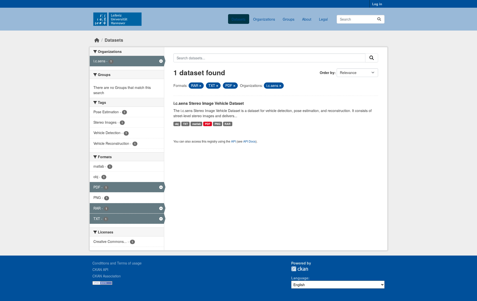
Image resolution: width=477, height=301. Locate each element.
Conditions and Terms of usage (117, 263)
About (306, 19)
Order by (327, 72)
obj (177, 124)
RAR (228, 124)
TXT (185, 124)
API (233, 141)
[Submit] (379, 19)
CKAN (299, 268)
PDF (207, 124)
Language (299, 277)
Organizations (264, 19)
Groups (288, 19)
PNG (217, 124)
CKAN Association (106, 275)
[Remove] (200, 86)
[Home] (96, 40)
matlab (196, 124)
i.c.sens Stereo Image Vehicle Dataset (208, 103)
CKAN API (100, 269)
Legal (323, 19)
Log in (377, 3)
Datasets (238, 19)
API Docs (249, 141)
